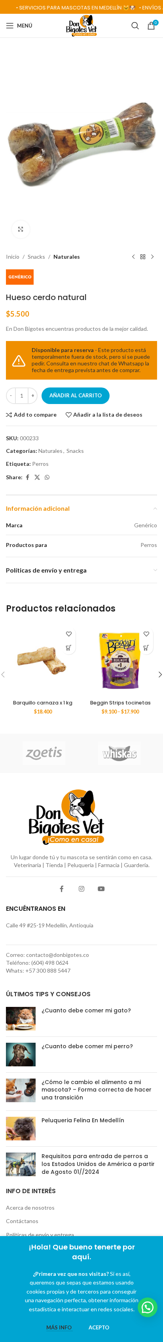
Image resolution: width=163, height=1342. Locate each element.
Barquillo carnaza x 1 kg (42, 702)
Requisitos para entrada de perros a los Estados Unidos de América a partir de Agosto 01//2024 (98, 1163)
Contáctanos (22, 1221)
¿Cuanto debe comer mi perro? (87, 1046)
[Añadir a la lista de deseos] (69, 634)
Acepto (99, 1327)
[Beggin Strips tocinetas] (120, 659)
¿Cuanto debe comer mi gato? (86, 1010)
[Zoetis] (44, 753)
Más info (59, 1327)
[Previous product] (133, 256)
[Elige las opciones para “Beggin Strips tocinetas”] (146, 647)
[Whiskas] (119, 753)
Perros (40, 463)
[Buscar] (135, 25)
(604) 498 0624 (49, 962)
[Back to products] (143, 256)
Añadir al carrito (75, 395)
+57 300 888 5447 (47, 970)
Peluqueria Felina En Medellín (83, 1120)
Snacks (36, 256)
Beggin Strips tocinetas (120, 702)
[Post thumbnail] (21, 1019)
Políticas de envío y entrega (40, 1234)
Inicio (12, 256)
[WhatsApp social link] (47, 477)
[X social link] (37, 477)
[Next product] (152, 256)
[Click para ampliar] (21, 229)
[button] (69, 647)
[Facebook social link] (27, 477)
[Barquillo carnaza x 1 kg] (43, 659)
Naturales (66, 256)
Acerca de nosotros (30, 1207)
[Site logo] (81, 25)
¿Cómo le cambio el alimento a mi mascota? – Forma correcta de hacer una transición (97, 1089)
